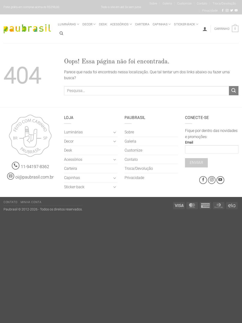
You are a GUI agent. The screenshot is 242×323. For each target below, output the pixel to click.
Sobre (153, 3)
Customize (184, 3)
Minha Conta (31, 202)
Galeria (167, 3)
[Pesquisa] (61, 33)
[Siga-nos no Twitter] (231, 10)
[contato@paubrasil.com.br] (10, 176)
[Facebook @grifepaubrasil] (222, 10)
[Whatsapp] (16, 166)
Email (189, 142)
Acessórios (119, 24)
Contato (202, 3)
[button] (205, 29)
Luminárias (67, 24)
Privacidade (210, 10)
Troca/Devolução (224, 3)
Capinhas (160, 24)
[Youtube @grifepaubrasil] (236, 10)
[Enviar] (233, 90)
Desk (103, 24)
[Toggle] (114, 132)
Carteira (142, 24)
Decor (87, 24)
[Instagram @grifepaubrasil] (227, 10)
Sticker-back (184, 24)
